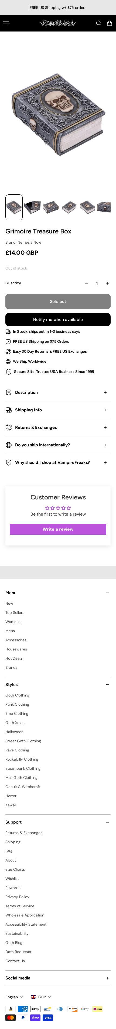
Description (26, 392)
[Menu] (6, 23)
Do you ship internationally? (42, 444)
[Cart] (109, 23)
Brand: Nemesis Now (23, 242)
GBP (42, 997)
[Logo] (58, 23)
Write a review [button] (58, 529)
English (11, 997)
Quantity (13, 283)
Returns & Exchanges (36, 427)
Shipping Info (28, 409)
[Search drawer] (98, 23)
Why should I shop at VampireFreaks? (52, 462)
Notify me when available (58, 319)
